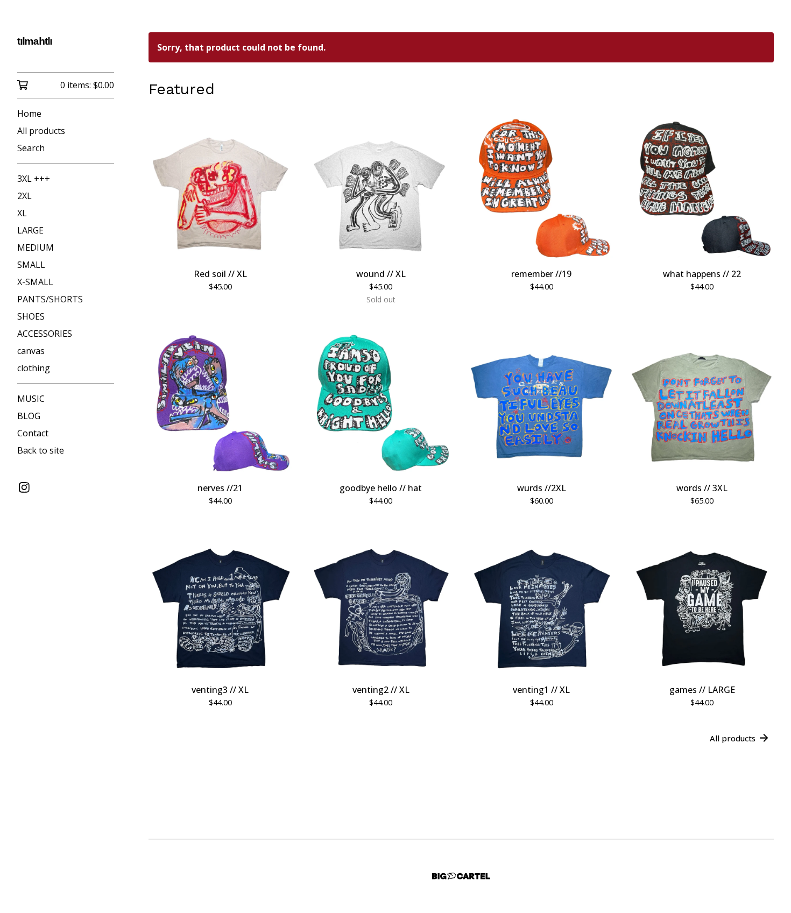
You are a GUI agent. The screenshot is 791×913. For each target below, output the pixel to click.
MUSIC (31, 399)
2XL (24, 196)
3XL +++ (33, 179)
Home (29, 113)
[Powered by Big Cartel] (461, 876)
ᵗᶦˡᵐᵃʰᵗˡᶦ (34, 43)
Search (31, 148)
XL (22, 213)
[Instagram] (24, 487)
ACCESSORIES (44, 333)
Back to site (40, 450)
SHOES (31, 316)
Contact (32, 433)
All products (41, 131)
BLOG (28, 416)
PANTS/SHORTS (50, 299)
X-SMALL (35, 282)
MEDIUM (35, 247)
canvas (31, 351)
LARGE (30, 230)
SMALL (31, 265)
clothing (33, 368)
